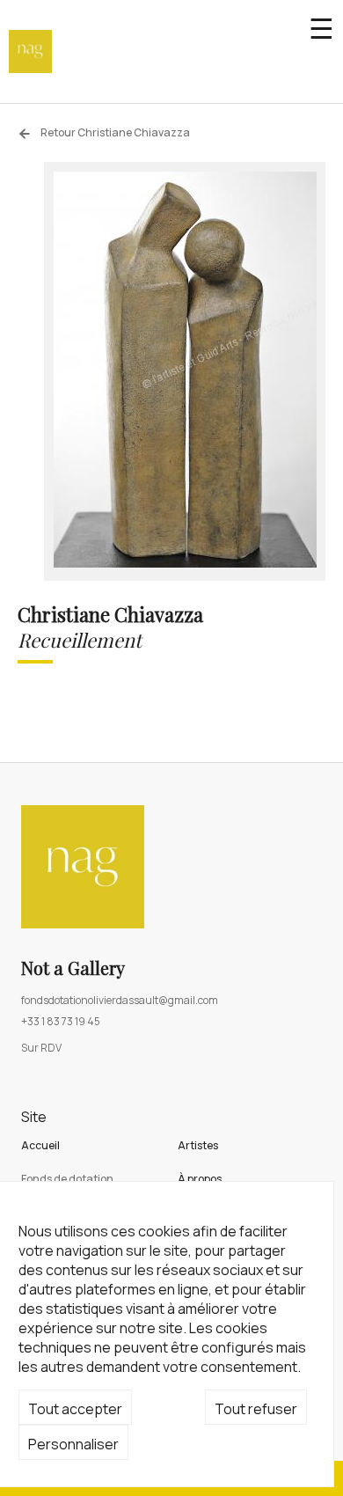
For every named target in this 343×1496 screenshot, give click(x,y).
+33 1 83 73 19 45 (60, 1021)
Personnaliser (73, 1444)
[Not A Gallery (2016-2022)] (30, 51)
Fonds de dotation (67, 1178)
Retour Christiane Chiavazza (114, 132)
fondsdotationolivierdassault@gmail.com (119, 1000)
